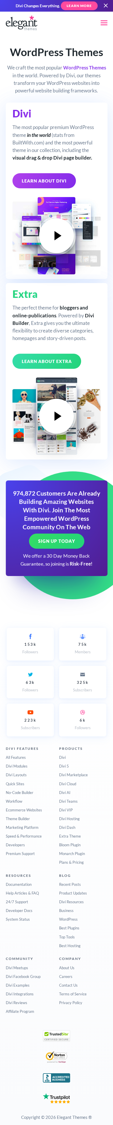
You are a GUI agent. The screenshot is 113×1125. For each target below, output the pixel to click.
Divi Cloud (67, 783)
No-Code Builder (19, 792)
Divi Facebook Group (23, 976)
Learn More (79, 5)
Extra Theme (70, 836)
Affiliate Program (20, 1011)
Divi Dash (67, 827)
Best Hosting (70, 945)
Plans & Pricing (71, 862)
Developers (15, 845)
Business (66, 910)
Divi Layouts (16, 774)
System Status (18, 919)
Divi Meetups (17, 967)
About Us (66, 967)
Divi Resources (71, 901)
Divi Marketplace (73, 774)
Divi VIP (66, 810)
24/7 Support (17, 901)
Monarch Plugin (72, 853)
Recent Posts (70, 884)
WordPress (68, 919)
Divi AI (64, 792)
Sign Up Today (56, 541)
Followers (30, 648)
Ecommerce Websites (24, 810)
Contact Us (68, 985)
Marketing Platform (22, 827)
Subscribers (82, 686)
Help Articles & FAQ (22, 893)
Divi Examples (18, 985)
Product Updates (73, 893)
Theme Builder (18, 818)
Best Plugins (69, 928)
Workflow (14, 801)
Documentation (19, 884)
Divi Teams (68, 801)
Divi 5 (64, 766)
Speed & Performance (24, 836)
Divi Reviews (16, 1002)
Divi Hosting (69, 818)
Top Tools (67, 937)
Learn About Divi (44, 180)
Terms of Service (73, 994)
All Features (16, 757)
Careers (65, 976)
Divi (62, 757)
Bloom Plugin (70, 845)
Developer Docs (19, 910)
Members (83, 648)
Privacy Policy (70, 1002)
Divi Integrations (20, 994)
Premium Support (20, 853)
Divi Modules (17, 766)
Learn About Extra (47, 361)
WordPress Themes (84, 68)
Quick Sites (15, 783)
